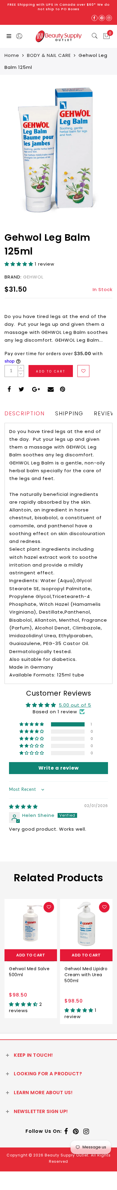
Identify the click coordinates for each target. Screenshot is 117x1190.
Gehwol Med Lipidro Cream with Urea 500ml (30, 975)
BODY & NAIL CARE (49, 55)
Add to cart (30, 955)
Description (24, 413)
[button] (19, 264)
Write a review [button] (58, 767)
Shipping (69, 413)
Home (11, 55)
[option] (30, 961)
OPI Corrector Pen (84, 969)
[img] (23, 806)
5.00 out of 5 (75, 705)
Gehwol (33, 277)
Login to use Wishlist (83, 371)
